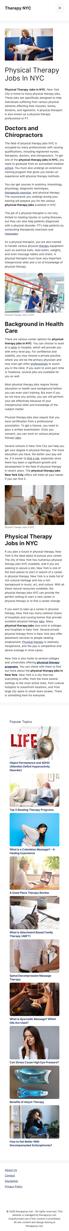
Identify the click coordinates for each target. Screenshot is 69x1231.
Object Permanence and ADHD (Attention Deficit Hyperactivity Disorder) (30, 766)
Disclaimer (11, 1181)
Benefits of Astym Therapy (27, 1102)
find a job (32, 458)
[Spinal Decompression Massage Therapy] (34, 956)
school (9, 168)
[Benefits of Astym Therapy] (34, 1082)
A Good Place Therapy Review (29, 892)
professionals (39, 363)
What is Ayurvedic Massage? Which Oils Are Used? (33, 1020)
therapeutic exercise (18, 192)
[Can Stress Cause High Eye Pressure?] (34, 1042)
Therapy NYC (18, 8)
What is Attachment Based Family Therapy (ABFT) (31, 934)
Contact (10, 1175)
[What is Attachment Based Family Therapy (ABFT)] (34, 912)
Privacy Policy (13, 1186)
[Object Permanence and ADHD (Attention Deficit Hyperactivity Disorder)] (34, 743)
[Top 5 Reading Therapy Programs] (34, 790)
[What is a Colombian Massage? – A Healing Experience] (34, 829)
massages (11, 233)
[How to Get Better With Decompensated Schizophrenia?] (34, 1122)
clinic (14, 347)
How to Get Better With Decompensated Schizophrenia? (31, 1143)
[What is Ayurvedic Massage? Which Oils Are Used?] (34, 999)
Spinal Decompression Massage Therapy (30, 977)
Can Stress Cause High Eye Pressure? (34, 1062)
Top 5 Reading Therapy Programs (32, 809)
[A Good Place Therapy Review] (34, 873)
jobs (18, 437)
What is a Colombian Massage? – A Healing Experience (32, 851)
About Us (11, 1170)
